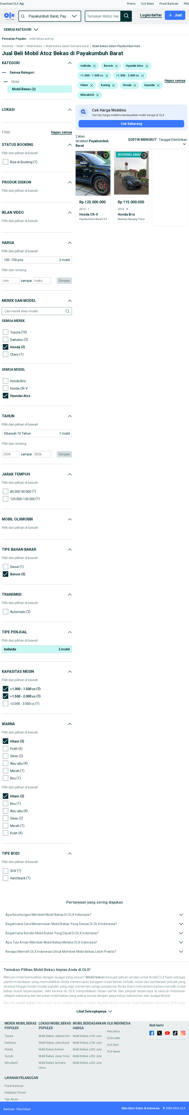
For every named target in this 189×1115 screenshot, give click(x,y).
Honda (9, 1049)
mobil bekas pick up (41, 38)
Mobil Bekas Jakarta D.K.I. (55, 1036)
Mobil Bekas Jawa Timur (54, 1056)
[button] (12, 4)
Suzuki (9, 1056)
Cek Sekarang (131, 124)
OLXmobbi (113, 1038)
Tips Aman (11, 1099)
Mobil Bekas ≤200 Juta (87, 1049)
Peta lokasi (24, 1109)
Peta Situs (113, 1031)
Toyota (9, 1036)
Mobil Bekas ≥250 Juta (87, 1062)
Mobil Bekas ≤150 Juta (87, 1042)
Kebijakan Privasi (15, 1092)
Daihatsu (10, 1042)
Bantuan (9, 1109)
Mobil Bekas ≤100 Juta (87, 1036)
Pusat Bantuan (14, 1086)
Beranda (7, 46)
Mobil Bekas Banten (51, 1049)
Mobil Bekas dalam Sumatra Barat (67, 46)
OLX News (113, 1051)
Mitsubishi (11, 1062)
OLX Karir (113, 1044)
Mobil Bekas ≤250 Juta (87, 1056)
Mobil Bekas (34, 46)
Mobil (20, 46)
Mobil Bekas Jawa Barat (54, 1042)
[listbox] (94, 66)
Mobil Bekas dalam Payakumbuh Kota (116, 46)
